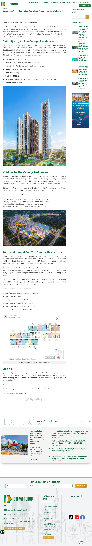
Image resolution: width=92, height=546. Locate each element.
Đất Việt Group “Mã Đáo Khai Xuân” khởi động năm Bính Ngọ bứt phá (83, 82)
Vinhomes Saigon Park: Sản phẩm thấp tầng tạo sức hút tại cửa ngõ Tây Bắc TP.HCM (83, 46)
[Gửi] (87, 17)
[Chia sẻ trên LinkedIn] (41, 399)
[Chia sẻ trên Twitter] (31, 399)
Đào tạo (77, 2)
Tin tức (86, 2)
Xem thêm (33, 459)
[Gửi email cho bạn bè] (34, 399)
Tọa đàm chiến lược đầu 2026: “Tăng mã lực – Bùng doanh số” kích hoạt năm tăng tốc (83, 70)
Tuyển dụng (65, 2)
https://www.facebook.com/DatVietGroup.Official (30, 389)
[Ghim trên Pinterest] (38, 399)
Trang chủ (33, 2)
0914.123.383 (13, 384)
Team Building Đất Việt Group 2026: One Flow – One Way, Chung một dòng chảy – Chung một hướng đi (83, 32)
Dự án (54, 2)
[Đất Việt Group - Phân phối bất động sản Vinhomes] (9, 4)
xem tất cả (81, 422)
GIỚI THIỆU (44, 2)
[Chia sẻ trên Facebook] (27, 399)
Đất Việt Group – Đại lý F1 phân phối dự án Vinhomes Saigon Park (83, 59)
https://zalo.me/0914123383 (17, 393)
